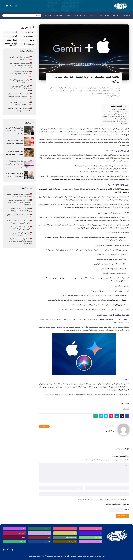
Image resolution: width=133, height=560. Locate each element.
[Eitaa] (15, 6)
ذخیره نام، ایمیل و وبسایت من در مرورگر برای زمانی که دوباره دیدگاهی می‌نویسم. (102, 499)
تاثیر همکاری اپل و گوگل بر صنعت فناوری (114, 121)
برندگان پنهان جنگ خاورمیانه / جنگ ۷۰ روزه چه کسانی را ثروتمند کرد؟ (19, 234)
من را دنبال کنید (44, 426)
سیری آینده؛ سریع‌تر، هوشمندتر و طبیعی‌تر (114, 116)
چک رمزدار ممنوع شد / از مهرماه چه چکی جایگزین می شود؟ (14, 164)
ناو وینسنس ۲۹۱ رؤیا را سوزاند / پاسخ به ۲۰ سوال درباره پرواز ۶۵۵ (21, 209)
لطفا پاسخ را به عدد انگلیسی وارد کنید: (117, 504)
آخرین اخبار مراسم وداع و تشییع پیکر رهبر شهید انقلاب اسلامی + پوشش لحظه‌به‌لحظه (19, 202)
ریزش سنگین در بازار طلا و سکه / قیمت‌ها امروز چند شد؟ (20, 81)
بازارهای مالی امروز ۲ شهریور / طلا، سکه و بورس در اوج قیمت (20, 109)
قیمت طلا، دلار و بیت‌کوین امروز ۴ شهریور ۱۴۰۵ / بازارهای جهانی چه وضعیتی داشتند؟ (20, 65)
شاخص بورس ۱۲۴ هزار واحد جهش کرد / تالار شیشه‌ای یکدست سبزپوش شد (20, 96)
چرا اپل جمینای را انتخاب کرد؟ (118, 109)
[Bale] (7, 6)
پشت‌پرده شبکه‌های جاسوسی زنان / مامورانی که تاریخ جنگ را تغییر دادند (19, 222)
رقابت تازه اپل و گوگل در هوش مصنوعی (115, 114)
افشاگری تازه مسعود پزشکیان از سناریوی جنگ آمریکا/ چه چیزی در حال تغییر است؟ (20, 241)
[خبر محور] (120, 6)
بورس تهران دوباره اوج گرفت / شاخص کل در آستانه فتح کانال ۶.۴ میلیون (21, 73)
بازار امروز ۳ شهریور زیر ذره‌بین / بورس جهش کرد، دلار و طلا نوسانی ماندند (20, 88)
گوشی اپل (126, 408)
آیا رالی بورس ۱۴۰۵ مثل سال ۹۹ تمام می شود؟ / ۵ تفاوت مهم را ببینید (14, 131)
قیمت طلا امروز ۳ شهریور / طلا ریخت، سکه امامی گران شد (21, 103)
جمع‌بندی (123, 123)
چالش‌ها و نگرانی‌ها (120, 119)
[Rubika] (11, 6)
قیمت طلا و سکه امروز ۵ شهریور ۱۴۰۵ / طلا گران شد (20, 58)
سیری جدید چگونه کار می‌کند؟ (117, 112)
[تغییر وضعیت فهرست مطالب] (125, 106)
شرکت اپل (70, 128)
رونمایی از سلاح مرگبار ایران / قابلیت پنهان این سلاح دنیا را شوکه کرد (19, 195)
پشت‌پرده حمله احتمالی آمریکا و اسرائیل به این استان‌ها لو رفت (21, 228)
